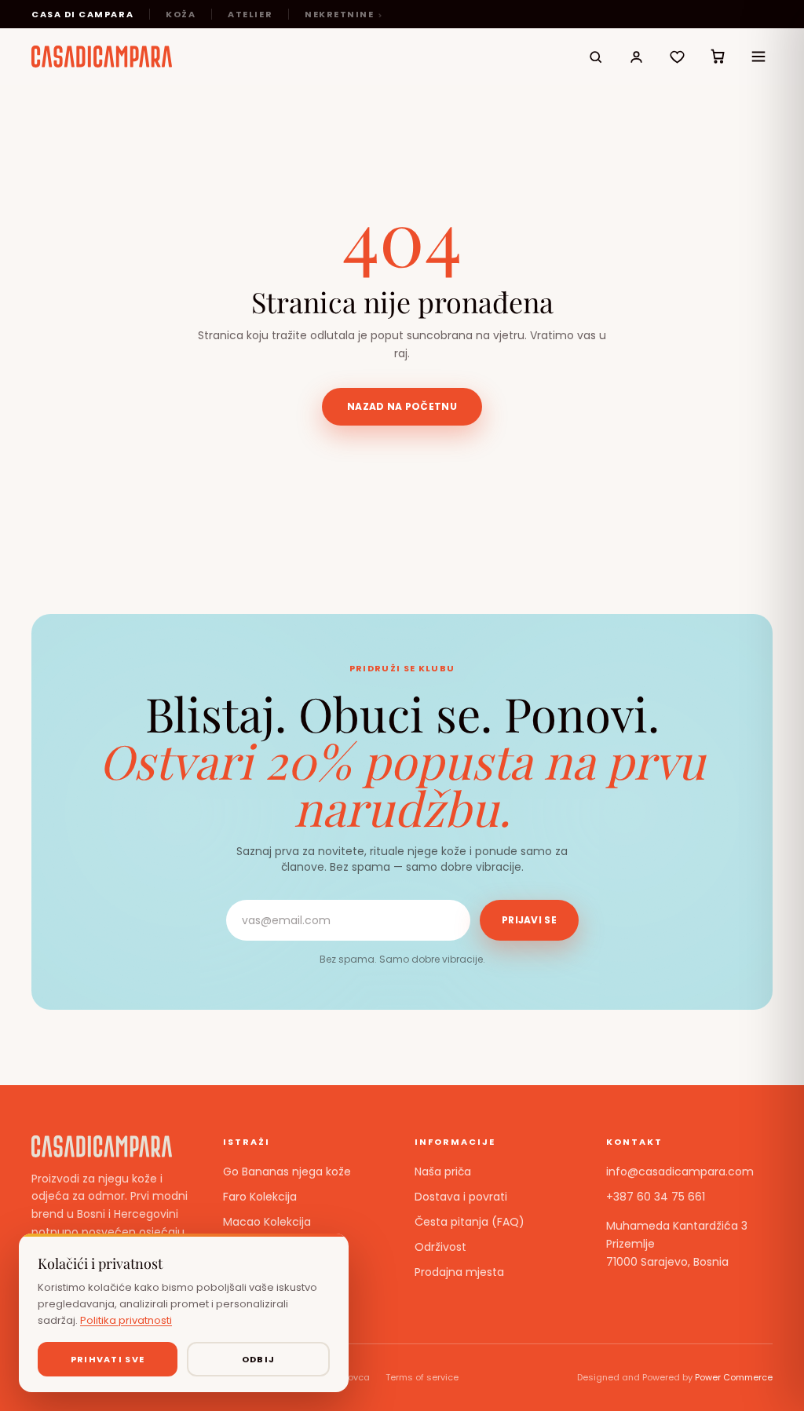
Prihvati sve (108, 1359)
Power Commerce (734, 1377)
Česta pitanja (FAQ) (469, 1222)
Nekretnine (339, 14)
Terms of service (422, 1377)
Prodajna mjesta (459, 1272)
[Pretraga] (595, 56)
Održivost (440, 1247)
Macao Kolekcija (267, 1222)
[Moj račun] (636, 56)
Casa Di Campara (82, 14)
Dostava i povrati (461, 1196)
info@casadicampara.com (680, 1171)
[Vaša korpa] (718, 56)
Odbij (259, 1359)
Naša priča (443, 1171)
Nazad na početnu (402, 406)
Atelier (250, 14)
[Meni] (758, 56)
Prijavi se (529, 920)
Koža (181, 14)
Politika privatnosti (126, 1320)
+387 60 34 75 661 (655, 1196)
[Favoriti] (677, 56)
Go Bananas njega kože (287, 1171)
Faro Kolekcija (260, 1196)
